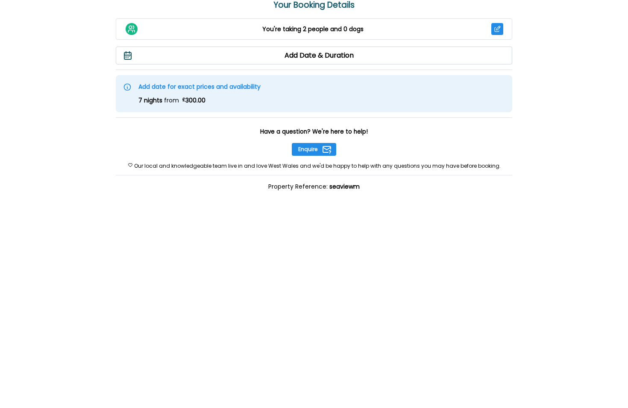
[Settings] (497, 29)
